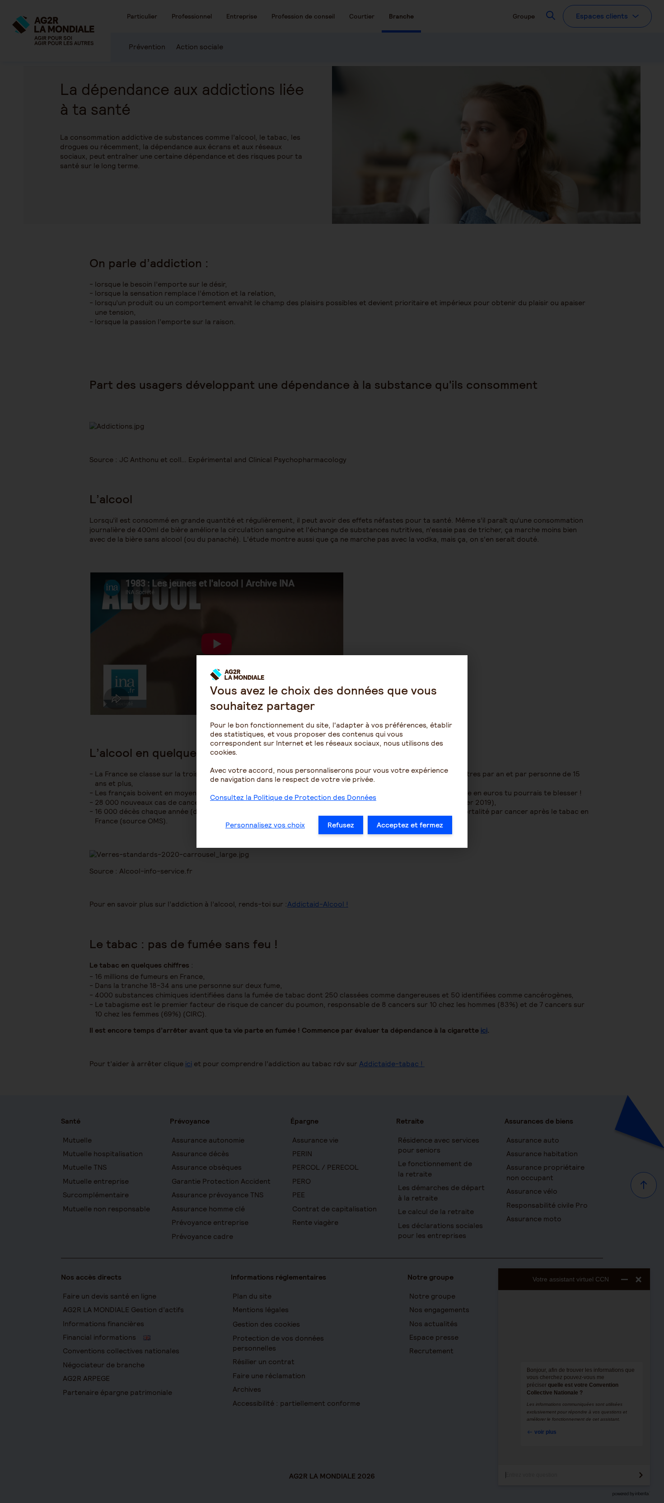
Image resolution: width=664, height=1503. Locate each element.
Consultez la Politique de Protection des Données (293, 797)
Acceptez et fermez (410, 825)
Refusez (340, 825)
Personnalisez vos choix (265, 825)
